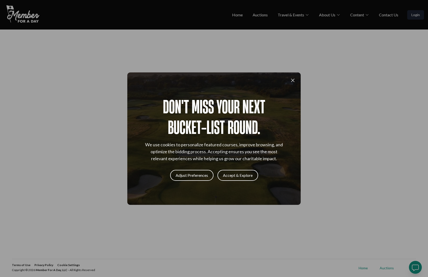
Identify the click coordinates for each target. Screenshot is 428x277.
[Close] (293, 80)
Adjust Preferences (192, 175)
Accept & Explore (238, 175)
